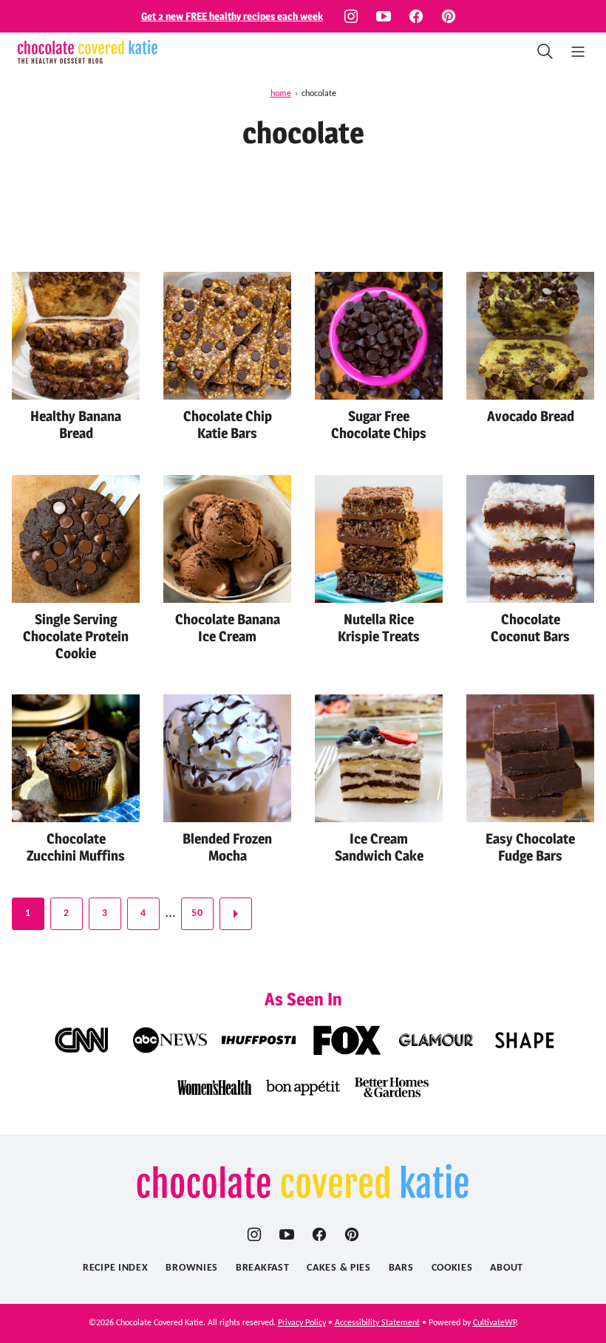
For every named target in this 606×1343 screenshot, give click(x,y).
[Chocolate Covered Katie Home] (87, 52)
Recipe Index (115, 1268)
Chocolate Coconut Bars (530, 628)
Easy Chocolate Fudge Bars (530, 847)
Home (280, 93)
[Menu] (578, 51)
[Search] (545, 51)
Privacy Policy (302, 1323)
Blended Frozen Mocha (227, 847)
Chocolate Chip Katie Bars (227, 425)
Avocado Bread (530, 416)
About (506, 1268)
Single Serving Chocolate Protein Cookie (76, 636)
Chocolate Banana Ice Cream (227, 628)
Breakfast (262, 1268)
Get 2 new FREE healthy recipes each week (232, 16)
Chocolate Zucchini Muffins (76, 847)
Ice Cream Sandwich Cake (379, 847)
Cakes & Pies (338, 1268)
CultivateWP (494, 1323)
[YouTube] (383, 16)
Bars (401, 1268)
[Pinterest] (448, 16)
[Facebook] (416, 16)
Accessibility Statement (377, 1323)
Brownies (192, 1268)
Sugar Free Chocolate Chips (378, 425)
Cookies (452, 1268)
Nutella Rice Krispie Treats (379, 628)
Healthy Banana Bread (75, 425)
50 (196, 913)
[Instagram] (351, 16)
